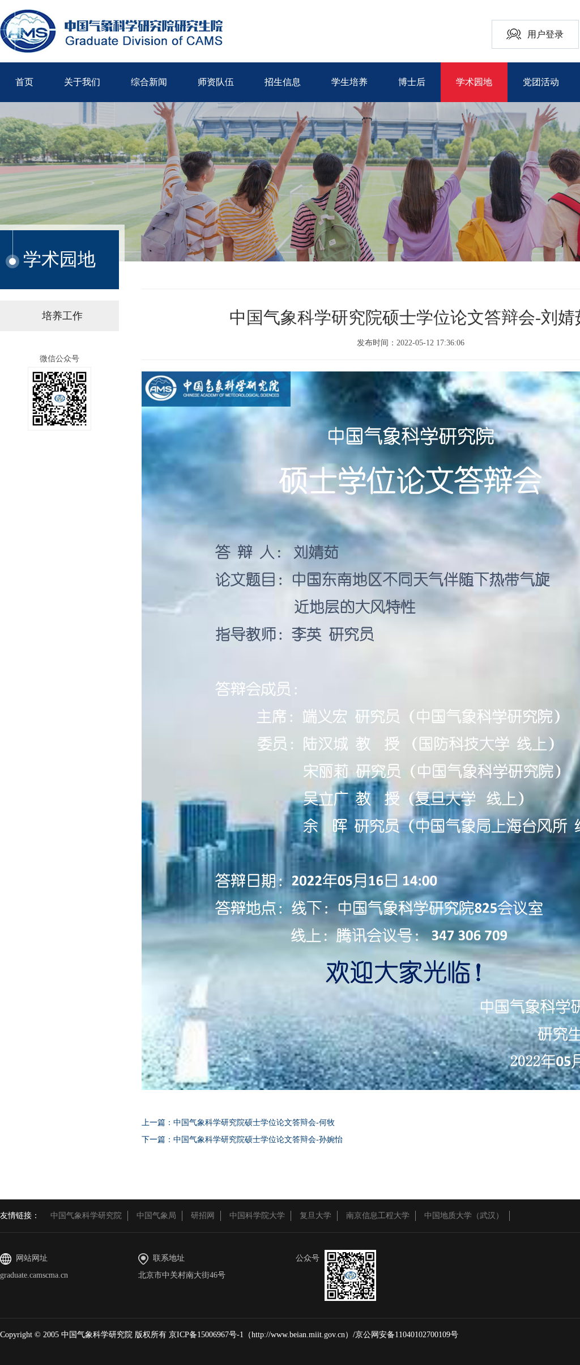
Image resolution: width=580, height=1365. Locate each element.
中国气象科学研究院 (86, 1215)
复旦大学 (315, 1215)
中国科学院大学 (257, 1215)
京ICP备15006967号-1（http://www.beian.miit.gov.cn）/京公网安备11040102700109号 (313, 1334)
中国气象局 (156, 1215)
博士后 (411, 82)
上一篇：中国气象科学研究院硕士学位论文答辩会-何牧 (238, 1122)
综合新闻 (149, 82)
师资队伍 (216, 82)
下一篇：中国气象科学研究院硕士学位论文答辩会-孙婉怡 (242, 1139)
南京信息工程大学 (378, 1215)
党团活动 (541, 82)
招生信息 (283, 82)
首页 (24, 82)
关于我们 (82, 82)
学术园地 (474, 82)
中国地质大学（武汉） (464, 1215)
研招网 (203, 1215)
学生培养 (349, 82)
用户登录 (545, 34)
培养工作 (62, 316)
